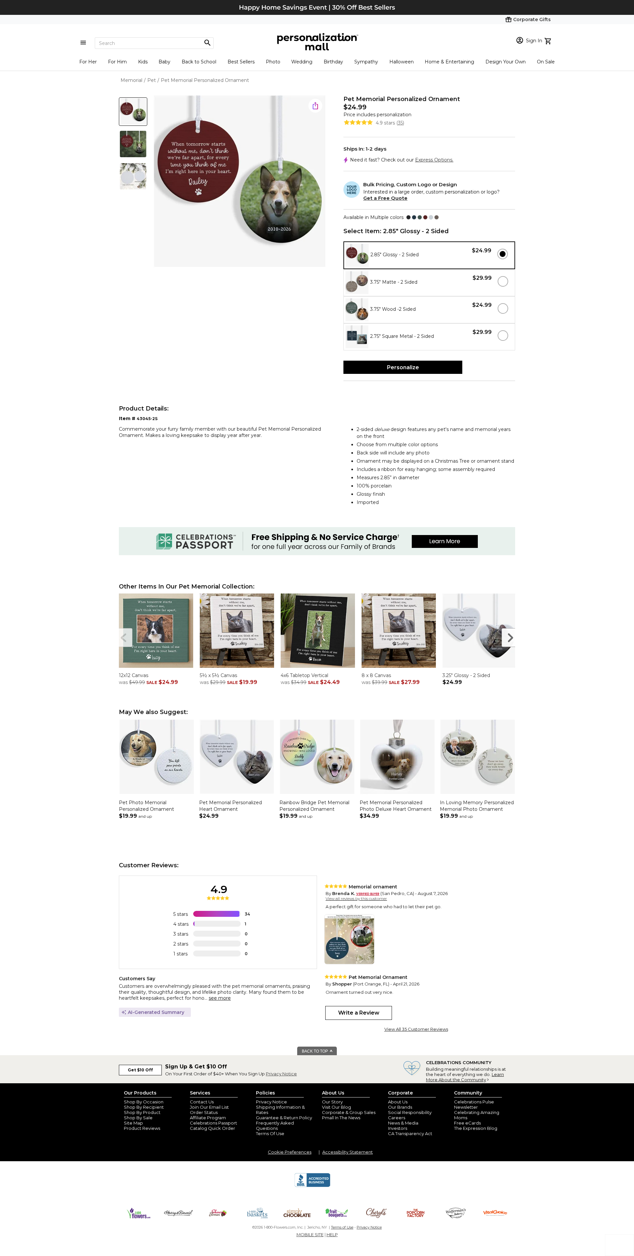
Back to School (199, 62)
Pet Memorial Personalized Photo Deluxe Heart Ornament (396, 806)
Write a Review (358, 1013)
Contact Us (202, 1101)
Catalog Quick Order (212, 1128)
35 (400, 123)
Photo (273, 62)
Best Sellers (241, 62)
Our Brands (400, 1107)
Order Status (204, 1112)
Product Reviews (142, 1128)
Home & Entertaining (449, 62)
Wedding (301, 62)
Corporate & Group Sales (348, 1112)
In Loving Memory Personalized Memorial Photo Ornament (477, 806)
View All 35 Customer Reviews (416, 1029)
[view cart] (549, 40)
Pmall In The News (341, 1117)
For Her (88, 62)
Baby (164, 62)
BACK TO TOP (315, 1051)
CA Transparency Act (410, 1133)
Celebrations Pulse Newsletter (474, 1104)
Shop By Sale (138, 1117)
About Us (397, 1101)
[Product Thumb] (133, 111)
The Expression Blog (475, 1128)
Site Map (133, 1123)
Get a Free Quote (385, 198)
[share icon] (315, 106)
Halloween (401, 62)
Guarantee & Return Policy (284, 1117)
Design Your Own (505, 62)
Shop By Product (142, 1112)
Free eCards (467, 1123)
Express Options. (434, 160)
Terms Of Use (270, 1133)
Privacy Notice (281, 1073)
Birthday (333, 62)
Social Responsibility (410, 1112)
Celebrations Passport (213, 1123)
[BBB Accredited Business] (312, 1186)
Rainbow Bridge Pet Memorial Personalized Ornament (314, 806)
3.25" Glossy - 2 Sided (466, 675)
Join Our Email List (209, 1107)
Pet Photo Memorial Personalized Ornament (146, 806)
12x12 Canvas (133, 675)
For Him (117, 62)
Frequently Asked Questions (275, 1125)
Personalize (403, 367)
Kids (143, 62)
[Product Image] (240, 181)
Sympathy (366, 62)
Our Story (332, 1101)
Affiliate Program (208, 1117)
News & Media (403, 1123)
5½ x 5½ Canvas (218, 675)
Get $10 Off (140, 1069)
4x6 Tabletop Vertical (304, 675)
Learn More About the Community (465, 1077)
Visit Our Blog (336, 1107)
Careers (396, 1117)
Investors (397, 1128)
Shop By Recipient (144, 1107)
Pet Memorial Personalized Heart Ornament (230, 806)
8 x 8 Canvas (376, 675)
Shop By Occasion (143, 1101)
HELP (332, 1234)
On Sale (546, 62)
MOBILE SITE (310, 1234)
